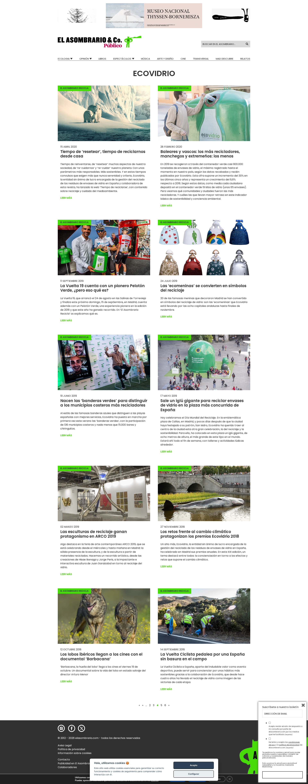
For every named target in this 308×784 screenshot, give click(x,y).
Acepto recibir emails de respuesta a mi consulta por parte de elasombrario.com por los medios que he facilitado (285, 730)
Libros (102, 58)
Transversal (201, 58)
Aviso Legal (65, 745)
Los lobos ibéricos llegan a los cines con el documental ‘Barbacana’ (101, 657)
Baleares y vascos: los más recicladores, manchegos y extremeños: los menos (200, 154)
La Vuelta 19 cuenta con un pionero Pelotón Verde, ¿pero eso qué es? (102, 288)
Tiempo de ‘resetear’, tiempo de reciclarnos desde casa (102, 154)
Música (145, 58)
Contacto (64, 759)
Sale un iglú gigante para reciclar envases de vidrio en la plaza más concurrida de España (202, 405)
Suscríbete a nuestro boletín (280, 707)
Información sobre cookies (74, 753)
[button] (99, 41)
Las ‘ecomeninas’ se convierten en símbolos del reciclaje (203, 288)
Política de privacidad (71, 749)
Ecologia (64, 58)
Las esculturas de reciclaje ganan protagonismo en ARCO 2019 (93, 534)
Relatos (245, 58)
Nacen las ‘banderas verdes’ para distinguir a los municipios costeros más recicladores (103, 403)
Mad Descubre (224, 58)
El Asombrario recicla (74, 88)
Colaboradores (67, 767)
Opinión (84, 58)
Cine (183, 58)
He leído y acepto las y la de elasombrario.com (285, 745)
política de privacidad (289, 745)
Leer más (66, 198)
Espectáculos (122, 58)
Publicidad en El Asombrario (75, 763)
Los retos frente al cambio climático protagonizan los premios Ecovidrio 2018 (199, 534)
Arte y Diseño (165, 58)
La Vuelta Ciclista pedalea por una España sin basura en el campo (202, 657)
